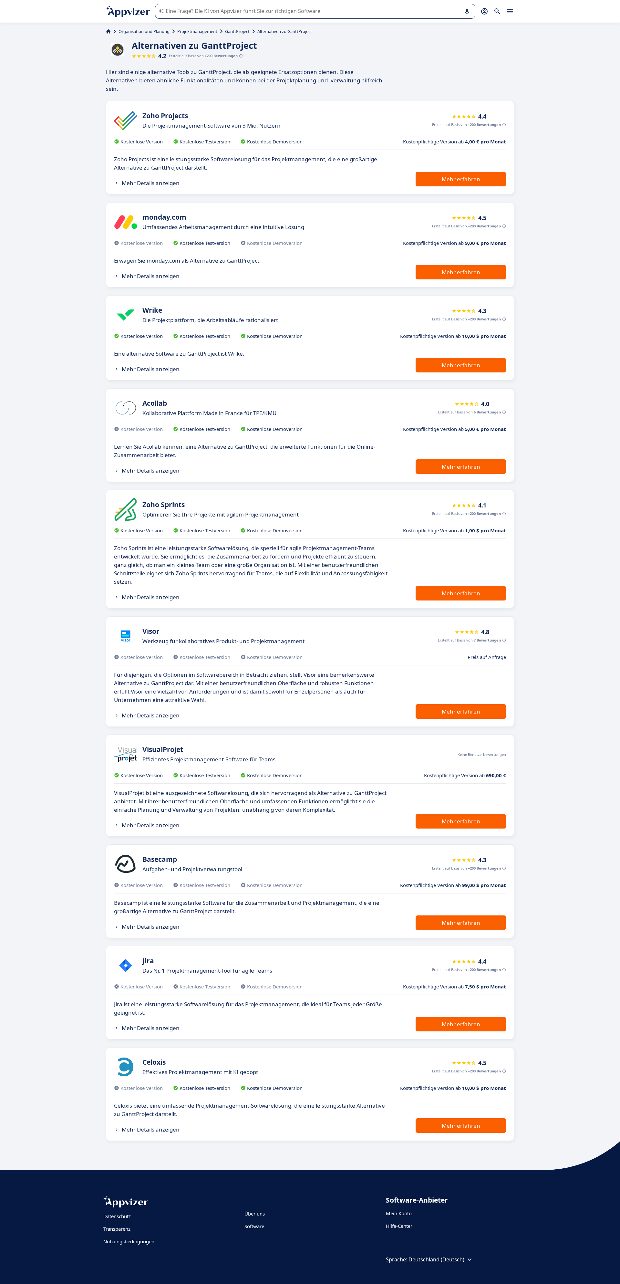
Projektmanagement (197, 31)
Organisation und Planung (144, 31)
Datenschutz (117, 1216)
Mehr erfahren (461, 179)
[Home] (108, 31)
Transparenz (116, 1229)
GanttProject (237, 31)
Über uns (254, 1213)
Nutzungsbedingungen (128, 1241)
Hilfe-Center (399, 1226)
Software (254, 1226)
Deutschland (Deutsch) (436, 1259)
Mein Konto (399, 1213)
